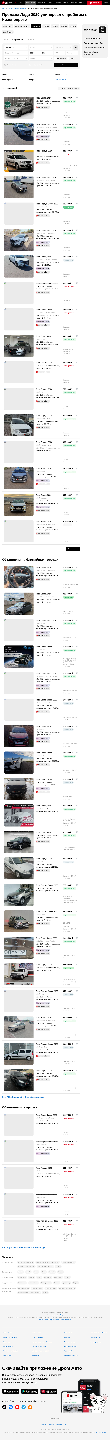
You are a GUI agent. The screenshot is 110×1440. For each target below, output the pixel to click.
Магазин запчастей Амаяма (42, 1342)
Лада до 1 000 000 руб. (26, 1266)
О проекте (43, 1425)
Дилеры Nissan (51, 1288)
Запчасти (58, 2)
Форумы (67, 1337)
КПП (56, 53)
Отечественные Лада (25, 1262)
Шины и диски (8, 1346)
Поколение (59, 47)
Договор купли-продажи (40, 1351)
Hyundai (52, 1272)
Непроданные (61, 58)
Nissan (36, 1272)
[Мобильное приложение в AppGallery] (48, 1391)
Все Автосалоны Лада (67, 1288)
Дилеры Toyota (23, 1288)
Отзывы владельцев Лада (93, 38)
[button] (58, 1266)
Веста (14, 74)
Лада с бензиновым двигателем (47, 1262)
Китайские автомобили (11, 1351)
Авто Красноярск (100, 1432)
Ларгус (41, 80)
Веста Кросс (14, 80)
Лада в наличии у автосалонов (29, 1292)
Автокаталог (36, 1355)
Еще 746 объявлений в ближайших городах (23, 1097)
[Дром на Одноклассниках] (30, 1407)
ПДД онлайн (68, 1351)
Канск (39, 1277)
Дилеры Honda (37, 1288)
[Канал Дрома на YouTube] (17, 1407)
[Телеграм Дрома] (23, 1407)
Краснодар (66, 1283)
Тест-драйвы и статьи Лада (93, 43)
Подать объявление (10, 1337)
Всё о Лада (90, 29)
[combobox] (16, 47)
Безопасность (95, 1337)
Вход (106, 2)
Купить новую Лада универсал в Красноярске (55, 1319)
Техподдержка (95, 1342)
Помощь (51, 1425)
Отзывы (66, 2)
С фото (72, 58)
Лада (61, 1315)
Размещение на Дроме (98, 1333)
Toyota (20, 1272)
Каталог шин (68, 1333)
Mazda (44, 1272)
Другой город (7, 32)
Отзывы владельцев (39, 1346)
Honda (28, 1272)
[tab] (6, 40)
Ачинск (31, 1277)
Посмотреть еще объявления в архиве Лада (23, 1247)
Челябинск (22, 1283)
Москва (20, 2)
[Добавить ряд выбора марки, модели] (75, 47)
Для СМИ (67, 1425)
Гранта (41, 74)
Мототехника (36, 1333)
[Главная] (9, 2)
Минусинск (22, 1277)
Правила (59, 1425)
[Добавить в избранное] (77, 97)
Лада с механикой (68, 1262)
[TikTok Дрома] (4, 1407)
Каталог (74, 2)
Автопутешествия (70, 1346)
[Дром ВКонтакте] (11, 1407)
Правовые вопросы (71, 1355)
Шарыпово (58, 1277)
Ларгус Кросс (67, 74)
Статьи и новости (70, 1342)
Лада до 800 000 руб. (45, 1266)
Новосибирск (33, 1283)
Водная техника (37, 1337)
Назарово (47, 1277)
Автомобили (30, 2)
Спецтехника (7, 1355)
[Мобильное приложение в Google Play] (29, 1391)
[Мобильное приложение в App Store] (10, 1391)
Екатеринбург (46, 1283)
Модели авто (54, 1418)
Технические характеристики (94, 47)
